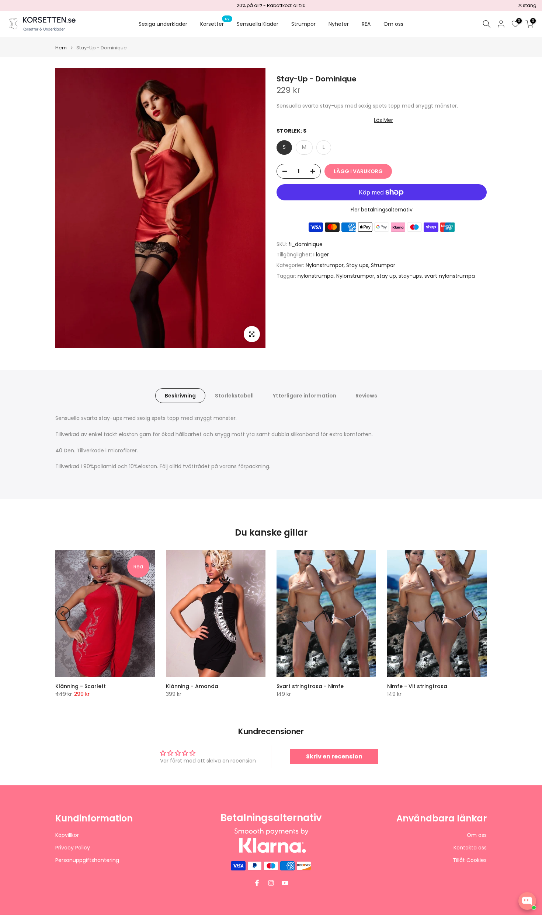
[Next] (479, 613)
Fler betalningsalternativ (382, 209)
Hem (61, 47)
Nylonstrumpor (325, 265)
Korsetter (214, 24)
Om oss (393, 24)
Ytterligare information (304, 395)
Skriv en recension (334, 756)
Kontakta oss (470, 847)
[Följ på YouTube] (285, 883)
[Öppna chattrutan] (527, 901)
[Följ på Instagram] (271, 883)
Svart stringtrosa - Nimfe (310, 686)
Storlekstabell (234, 395)
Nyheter (339, 24)
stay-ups (410, 276)
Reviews (366, 395)
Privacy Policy (72, 847)
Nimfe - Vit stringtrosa (417, 686)
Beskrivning (180, 395)
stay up (386, 276)
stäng (16, 5)
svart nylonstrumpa (449, 276)
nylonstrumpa (316, 276)
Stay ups (357, 265)
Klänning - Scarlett (80, 686)
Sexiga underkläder (163, 24)
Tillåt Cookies (470, 860)
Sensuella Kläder (257, 24)
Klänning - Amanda (192, 686)
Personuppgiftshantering (87, 860)
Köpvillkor (67, 835)
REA (366, 24)
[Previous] (62, 613)
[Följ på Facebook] (257, 883)
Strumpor (303, 24)
